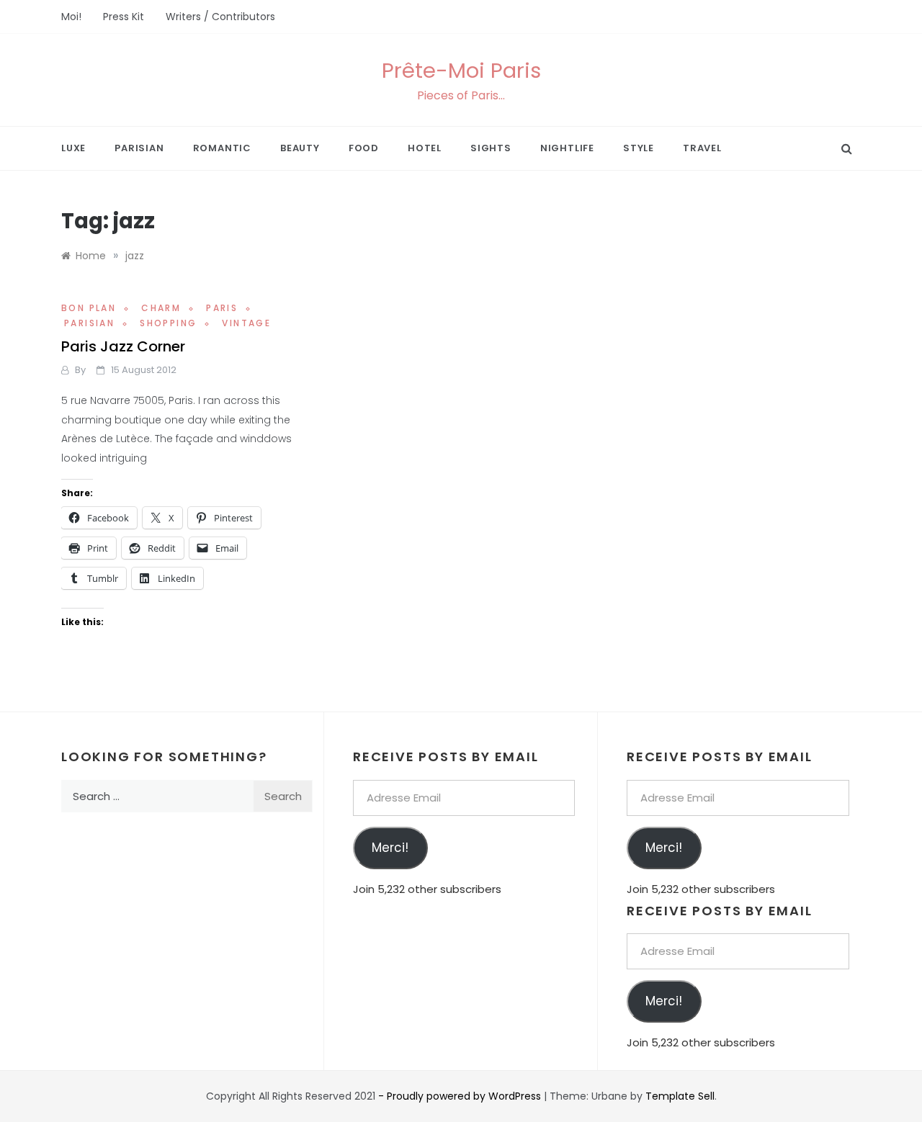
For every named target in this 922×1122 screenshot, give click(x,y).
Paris (222, 308)
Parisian (139, 148)
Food (364, 148)
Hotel (425, 148)
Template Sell (680, 1096)
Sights (490, 148)
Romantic (222, 148)
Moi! (71, 16)
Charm (161, 308)
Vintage (246, 323)
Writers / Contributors (220, 16)
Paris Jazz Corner (123, 346)
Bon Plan (88, 308)
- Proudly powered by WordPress (461, 1096)
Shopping (168, 323)
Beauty (300, 148)
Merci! (390, 847)
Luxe (73, 148)
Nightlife (567, 148)
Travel (702, 148)
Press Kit (123, 16)
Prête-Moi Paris (461, 70)
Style (638, 148)
